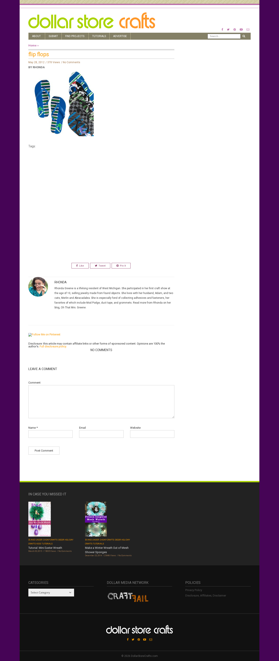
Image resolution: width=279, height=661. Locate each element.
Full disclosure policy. (53, 346)
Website (135, 427)
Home (32, 45)
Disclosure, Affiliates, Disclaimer (205, 595)
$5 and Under (35, 540)
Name (33, 427)
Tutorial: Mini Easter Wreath (45, 547)
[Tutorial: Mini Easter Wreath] (39, 519)
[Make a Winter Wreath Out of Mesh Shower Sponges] (96, 519)
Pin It (123, 265)
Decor (61, 540)
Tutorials (99, 36)
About (36, 36)
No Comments (71, 62)
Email (82, 427)
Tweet (102, 265)
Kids (38, 544)
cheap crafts (50, 540)
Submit (53, 36)
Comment (34, 382)
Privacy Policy (193, 590)
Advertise (120, 36)
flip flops (38, 54)
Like (81, 265)
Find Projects (74, 36)
